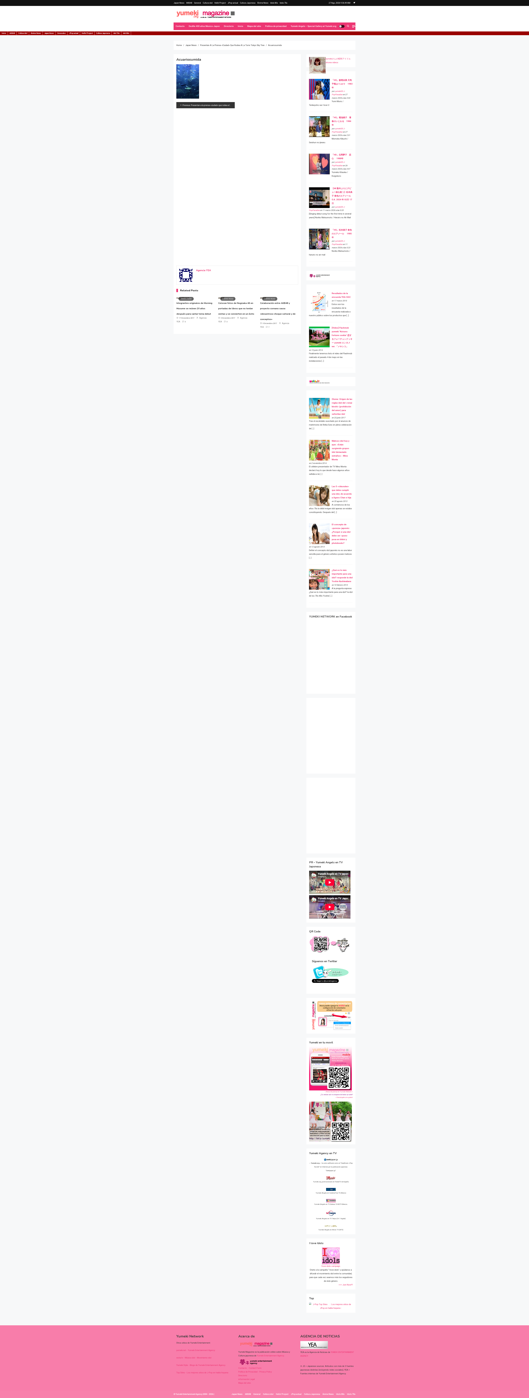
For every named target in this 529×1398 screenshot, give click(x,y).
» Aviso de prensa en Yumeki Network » (339, 1092)
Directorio (229, 26)
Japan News (179, 3)
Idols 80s (274, 3)
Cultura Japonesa (247, 3)
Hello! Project (220, 3)
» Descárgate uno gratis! (344, 1097)
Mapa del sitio (254, 26)
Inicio (240, 26)
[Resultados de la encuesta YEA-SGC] (319, 302)
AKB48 (189, 3)
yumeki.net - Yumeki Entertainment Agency (195, 1350)
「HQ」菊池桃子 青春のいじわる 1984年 (341, 121)
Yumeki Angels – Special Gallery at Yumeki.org (313, 26)
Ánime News (262, 3)
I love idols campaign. (331, 1266)
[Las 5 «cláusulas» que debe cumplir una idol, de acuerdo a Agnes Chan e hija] (319, 495)
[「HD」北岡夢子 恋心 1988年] (319, 164)
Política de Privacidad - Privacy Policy (255, 1372)
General (197, 3)
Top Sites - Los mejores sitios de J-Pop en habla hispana (202, 1372)
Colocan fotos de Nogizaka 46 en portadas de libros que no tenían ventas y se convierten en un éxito (236, 308)
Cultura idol (208, 3)
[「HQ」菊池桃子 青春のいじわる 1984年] (319, 126)
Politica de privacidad (276, 26)
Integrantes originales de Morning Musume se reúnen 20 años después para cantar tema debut (194, 308)
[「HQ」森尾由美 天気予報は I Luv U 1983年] (319, 89)
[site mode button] (342, 26)
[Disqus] (237, 146)
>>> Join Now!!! (346, 1285)
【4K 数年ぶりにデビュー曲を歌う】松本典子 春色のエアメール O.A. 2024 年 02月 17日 (342, 196)
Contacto (180, 26)
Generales (61, 33)
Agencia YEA (203, 270)
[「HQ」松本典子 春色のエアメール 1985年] (319, 239)
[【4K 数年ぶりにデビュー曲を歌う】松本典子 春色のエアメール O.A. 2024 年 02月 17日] (319, 197)
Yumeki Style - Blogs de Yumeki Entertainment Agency (200, 1365)
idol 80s (126, 33)
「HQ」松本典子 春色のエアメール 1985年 (342, 234)
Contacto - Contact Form (249, 1368)
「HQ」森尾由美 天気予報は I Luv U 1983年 (342, 84)
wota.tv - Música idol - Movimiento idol (193, 1357)
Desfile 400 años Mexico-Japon (204, 26)
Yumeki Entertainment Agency (270, 1355)
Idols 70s (283, 3)
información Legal (246, 1379)
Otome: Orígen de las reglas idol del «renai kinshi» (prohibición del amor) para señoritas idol (342, 406)
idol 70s (116, 33)
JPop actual (233, 3)
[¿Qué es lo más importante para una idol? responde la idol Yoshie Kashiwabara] (319, 579)
